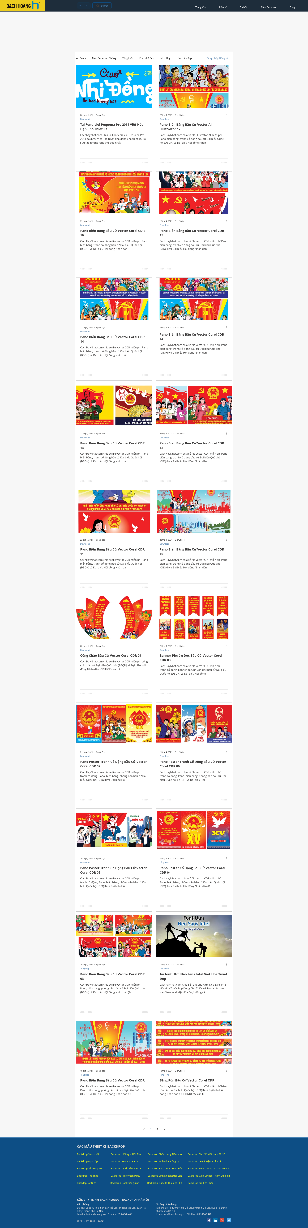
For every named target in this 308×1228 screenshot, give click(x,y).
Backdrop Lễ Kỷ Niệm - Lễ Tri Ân (205, 1161)
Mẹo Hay (165, 58)
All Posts (81, 58)
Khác (179, 58)
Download (85, 119)
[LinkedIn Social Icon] (215, 1220)
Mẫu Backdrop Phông (104, 58)
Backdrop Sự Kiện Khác (200, 1182)
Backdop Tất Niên (86, 1182)
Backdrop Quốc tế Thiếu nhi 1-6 (164, 1182)
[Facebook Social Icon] (209, 1220)
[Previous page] (144, 1129)
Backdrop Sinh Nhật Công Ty (163, 1161)
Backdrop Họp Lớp (87, 1161)
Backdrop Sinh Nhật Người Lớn (165, 1175)
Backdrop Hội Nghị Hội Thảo (126, 1154)
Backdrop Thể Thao (87, 1175)
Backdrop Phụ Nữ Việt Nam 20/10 (206, 1154)
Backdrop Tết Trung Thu (90, 1168)
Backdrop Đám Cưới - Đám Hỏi (165, 1168)
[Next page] (164, 1129)
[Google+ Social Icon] (222, 1220)
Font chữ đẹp (146, 58)
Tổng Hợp (127, 58)
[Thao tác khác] (148, 115)
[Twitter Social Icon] (229, 1220)
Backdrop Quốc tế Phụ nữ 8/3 (127, 1168)
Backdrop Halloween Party (125, 1175)
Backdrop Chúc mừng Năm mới (165, 1154)
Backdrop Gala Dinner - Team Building (209, 1175)
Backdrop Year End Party (124, 1161)
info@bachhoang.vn (95, 1214)
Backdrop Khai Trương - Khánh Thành (208, 1168)
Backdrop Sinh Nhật (88, 1154)
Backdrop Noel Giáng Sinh (124, 1182)
